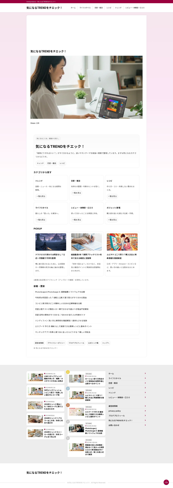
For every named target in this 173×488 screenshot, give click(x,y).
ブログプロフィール (76, 343)
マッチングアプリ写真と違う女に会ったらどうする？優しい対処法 (62, 332)
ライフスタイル (85, 8)
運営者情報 (39, 343)
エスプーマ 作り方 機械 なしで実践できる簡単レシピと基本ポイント (63, 326)
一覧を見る (41, 196)
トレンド (118, 8)
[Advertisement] (86, 34)
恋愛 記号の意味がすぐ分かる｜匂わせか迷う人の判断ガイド (60, 315)
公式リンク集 (93, 343)
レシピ (109, 8)
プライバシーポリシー (56, 343)
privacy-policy (115, 410)
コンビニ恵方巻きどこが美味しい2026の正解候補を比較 (58, 303)
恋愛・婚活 (99, 8)
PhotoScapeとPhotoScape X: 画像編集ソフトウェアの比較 (60, 292)
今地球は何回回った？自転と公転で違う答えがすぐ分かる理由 (61, 298)
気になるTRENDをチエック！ (44, 8)
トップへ (105, 343)
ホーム (73, 8)
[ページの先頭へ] (166, 482)
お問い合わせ (114, 425)
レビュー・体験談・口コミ (135, 8)
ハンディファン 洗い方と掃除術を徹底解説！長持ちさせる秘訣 (61, 321)
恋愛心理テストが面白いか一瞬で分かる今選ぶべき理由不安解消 (61, 309)
